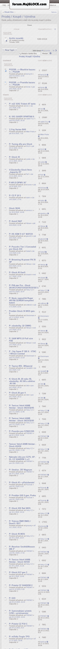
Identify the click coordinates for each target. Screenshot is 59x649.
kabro (28, 197)
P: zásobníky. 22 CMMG (20, 326)
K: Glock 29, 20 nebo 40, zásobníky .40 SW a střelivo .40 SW (22, 381)
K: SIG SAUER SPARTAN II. (22, 116)
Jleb (27, 385)
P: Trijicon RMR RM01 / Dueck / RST (20, 522)
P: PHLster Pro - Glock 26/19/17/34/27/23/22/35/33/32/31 (23, 286)
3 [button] (46, 51)
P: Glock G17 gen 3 (18, 572)
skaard (28, 274)
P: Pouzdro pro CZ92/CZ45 (21, 431)
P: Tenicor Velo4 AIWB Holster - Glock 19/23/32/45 (21, 406)
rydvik (28, 159)
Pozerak (29, 484)
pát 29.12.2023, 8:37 (16, 628)
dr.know (29, 185)
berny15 (29, 74)
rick (27, 106)
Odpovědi (42, 60)
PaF (27, 174)
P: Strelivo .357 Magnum (20, 470)
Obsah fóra (8, 12)
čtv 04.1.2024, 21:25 (16, 566)
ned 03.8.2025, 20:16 (17, 120)
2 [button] (45, 51)
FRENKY (29, 433)
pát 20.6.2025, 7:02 (16, 133)
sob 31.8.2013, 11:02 (16, 76)
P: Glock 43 (14, 157)
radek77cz (30, 119)
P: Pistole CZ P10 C (18, 624)
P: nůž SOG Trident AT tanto (22, 104)
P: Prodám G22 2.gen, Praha (22, 495)
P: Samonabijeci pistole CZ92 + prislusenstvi (20, 612)
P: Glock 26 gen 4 (17, 393)
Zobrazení (47, 60)
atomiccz (29, 210)
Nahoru (54, 12)
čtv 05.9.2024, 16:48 (16, 212)
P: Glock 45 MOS (17, 534)
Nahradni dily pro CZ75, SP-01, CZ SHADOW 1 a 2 (22, 458)
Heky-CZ (29, 290)
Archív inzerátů (16, 38)
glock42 (29, 236)
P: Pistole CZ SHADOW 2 (20, 585)
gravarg (29, 525)
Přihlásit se (52, 5)
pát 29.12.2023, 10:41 (17, 617)
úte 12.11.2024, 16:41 (21, 175)
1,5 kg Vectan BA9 (17, 129)
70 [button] (53, 51)
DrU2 (28, 146)
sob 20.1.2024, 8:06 (16, 499)
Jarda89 (29, 368)
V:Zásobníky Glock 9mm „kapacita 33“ (20, 171)
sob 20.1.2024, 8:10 (16, 486)
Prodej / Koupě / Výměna (18, 16)
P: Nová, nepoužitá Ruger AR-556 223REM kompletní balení (21, 300)
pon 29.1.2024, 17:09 (17, 450)
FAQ (4, 5)
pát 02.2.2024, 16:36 (16, 435)
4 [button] (48, 51)
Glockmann (30, 315)
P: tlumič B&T (15, 221)
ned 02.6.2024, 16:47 (17, 291)
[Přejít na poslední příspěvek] (48, 75)
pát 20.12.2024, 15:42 (21, 147)
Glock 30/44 (14, 208)
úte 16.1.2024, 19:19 (16, 512)
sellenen (29, 305)
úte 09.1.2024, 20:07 (16, 538)
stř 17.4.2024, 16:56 (16, 317)
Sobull (28, 251)
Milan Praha (30, 131)
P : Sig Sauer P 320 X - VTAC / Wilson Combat (22, 352)
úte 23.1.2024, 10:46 (16, 474)
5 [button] (49, 51)
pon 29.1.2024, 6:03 (16, 463)
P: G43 (12, 598)
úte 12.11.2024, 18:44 (22, 160)
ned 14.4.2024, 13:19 (17, 357)
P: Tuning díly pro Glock (20, 144)
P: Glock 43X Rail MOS (20, 508)
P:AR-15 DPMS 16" (17, 182)
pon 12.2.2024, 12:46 (17, 412)
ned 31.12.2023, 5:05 (17, 589)
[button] (42, 51)
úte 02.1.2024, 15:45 (16, 576)
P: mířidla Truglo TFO (19, 636)
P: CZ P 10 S (15, 195)
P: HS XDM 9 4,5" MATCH (21, 234)
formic (28, 87)
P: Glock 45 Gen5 (17, 272)
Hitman (28, 223)
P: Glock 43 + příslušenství (21, 482)
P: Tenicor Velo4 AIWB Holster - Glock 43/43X (19, 561)
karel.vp (29, 639)
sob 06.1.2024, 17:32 (17, 553)
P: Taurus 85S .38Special (20, 366)
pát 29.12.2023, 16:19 (17, 602)
